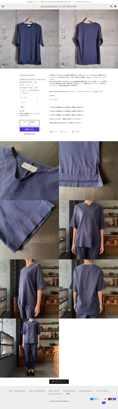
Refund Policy (69, 391)
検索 (68, 394)
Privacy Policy (103, 391)
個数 (22, 107)
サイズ (23, 102)
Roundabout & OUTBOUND (59, 6)
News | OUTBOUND (37, 391)
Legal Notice (54, 391)
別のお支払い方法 (29, 133)
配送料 (26, 113)
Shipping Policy (86, 391)
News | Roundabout (17, 391)
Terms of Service (55, 394)
